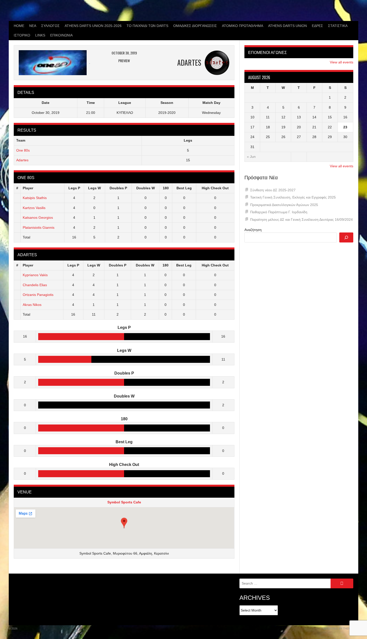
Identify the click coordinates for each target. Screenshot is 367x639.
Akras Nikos (32, 305)
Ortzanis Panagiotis (38, 295)
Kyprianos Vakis (35, 275)
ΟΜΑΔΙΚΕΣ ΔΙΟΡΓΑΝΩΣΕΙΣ (195, 26)
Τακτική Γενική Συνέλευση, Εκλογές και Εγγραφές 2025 (293, 197)
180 (166, 188)
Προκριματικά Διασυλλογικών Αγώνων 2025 (284, 205)
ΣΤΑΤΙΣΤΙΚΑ (338, 26)
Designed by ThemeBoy (341, 628)
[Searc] (346, 237)
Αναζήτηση (253, 230)
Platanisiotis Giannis (38, 227)
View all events (341, 62)
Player (28, 188)
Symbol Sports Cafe (124, 502)
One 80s (23, 150)
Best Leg (184, 188)
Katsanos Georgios (38, 217)
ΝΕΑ (32, 26)
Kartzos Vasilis (34, 208)
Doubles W (145, 188)
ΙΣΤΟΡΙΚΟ (22, 35)
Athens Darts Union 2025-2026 (93, 26)
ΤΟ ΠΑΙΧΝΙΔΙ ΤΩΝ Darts (147, 26)
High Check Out (215, 188)
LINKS (40, 35)
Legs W (94, 188)
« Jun (251, 157)
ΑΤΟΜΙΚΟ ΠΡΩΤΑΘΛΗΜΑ (242, 26)
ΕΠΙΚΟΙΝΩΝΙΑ (61, 35)
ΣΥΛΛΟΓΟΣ (50, 26)
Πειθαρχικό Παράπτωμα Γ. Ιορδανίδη (278, 212)
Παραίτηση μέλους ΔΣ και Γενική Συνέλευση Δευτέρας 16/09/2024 (301, 219)
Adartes (22, 160)
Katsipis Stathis (35, 198)
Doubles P (118, 188)
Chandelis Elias (35, 285)
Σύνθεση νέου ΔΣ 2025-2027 (273, 190)
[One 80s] (54, 62)
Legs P (74, 188)
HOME (19, 26)
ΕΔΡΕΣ (317, 26)
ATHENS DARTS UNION (287, 26)
